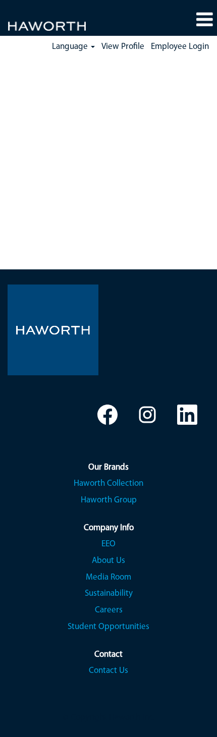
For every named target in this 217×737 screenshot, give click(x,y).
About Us (108, 560)
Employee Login (180, 46)
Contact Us (108, 670)
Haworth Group (109, 500)
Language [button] (71, 46)
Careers (109, 610)
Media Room (108, 577)
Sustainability (109, 593)
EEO (108, 544)
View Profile (122, 46)
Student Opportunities (108, 626)
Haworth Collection (108, 483)
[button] (204, 20)
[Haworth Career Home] (43, 19)
